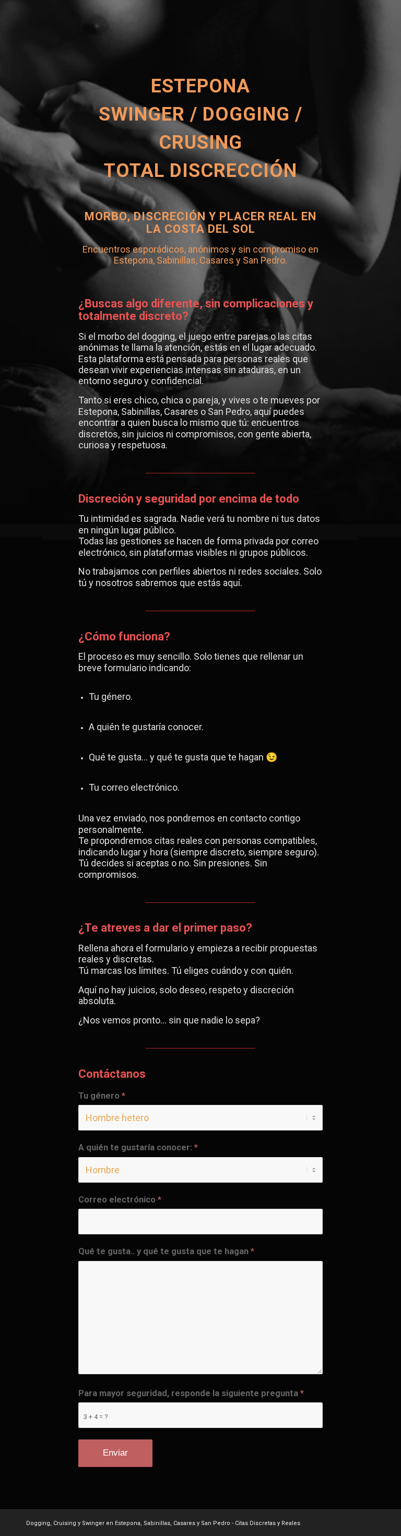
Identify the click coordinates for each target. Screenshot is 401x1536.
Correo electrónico (119, 1200)
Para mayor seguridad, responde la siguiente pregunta (191, 1393)
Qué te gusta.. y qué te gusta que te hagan (166, 1251)
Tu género (101, 1096)
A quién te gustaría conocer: (138, 1147)
